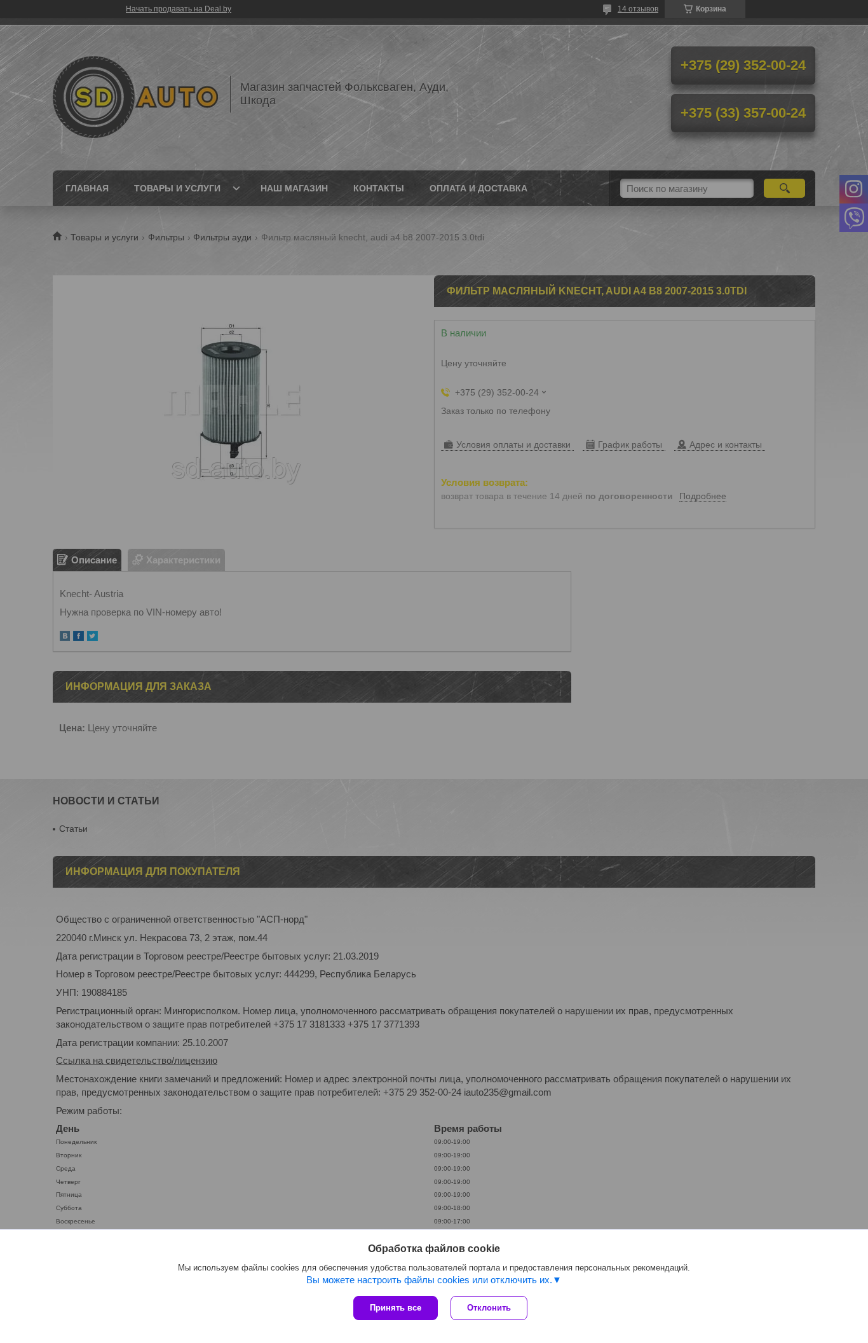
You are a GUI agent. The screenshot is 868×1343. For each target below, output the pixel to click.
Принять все (395, 1307)
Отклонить (489, 1307)
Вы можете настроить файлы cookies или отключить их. (429, 1279)
